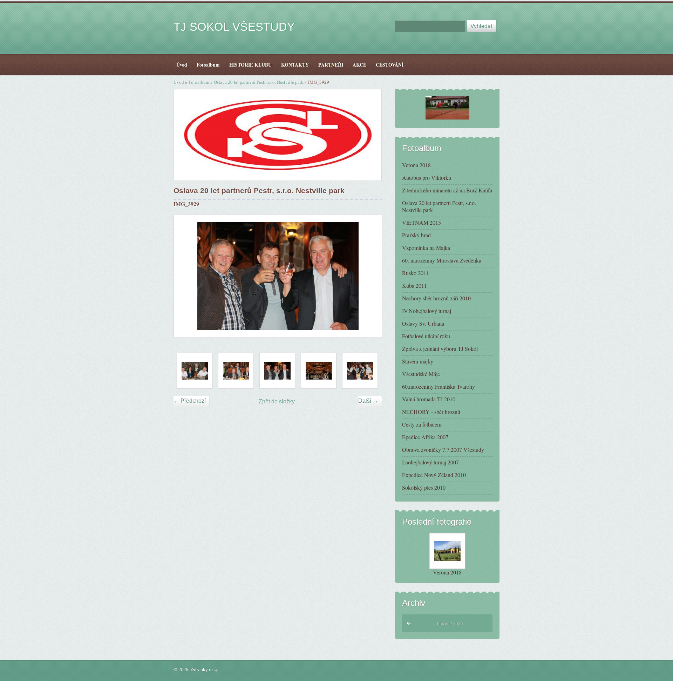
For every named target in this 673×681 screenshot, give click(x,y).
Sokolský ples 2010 (424, 487)
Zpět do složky (277, 401)
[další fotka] (370, 276)
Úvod (179, 82)
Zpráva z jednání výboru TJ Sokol (440, 348)
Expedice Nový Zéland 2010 (434, 474)
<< (409, 622)
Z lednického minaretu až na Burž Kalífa (447, 190)
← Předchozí (190, 401)
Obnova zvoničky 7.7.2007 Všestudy (443, 449)
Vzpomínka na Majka (426, 247)
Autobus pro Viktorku (426, 177)
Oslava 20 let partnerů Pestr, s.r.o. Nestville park (259, 82)
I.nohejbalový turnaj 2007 (430, 462)
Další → (368, 401)
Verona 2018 (416, 165)
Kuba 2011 (414, 285)
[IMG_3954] (318, 370)
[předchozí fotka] (185, 276)
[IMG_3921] (194, 370)
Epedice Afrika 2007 (425, 437)
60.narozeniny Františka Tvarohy (438, 386)
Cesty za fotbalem (421, 424)
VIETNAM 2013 (421, 222)
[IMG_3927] (235, 370)
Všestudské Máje (421, 373)
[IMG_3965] (360, 370)
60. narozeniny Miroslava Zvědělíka (441, 260)
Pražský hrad (416, 235)
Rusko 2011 (415, 273)
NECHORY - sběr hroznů (431, 411)
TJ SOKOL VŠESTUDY (234, 26)
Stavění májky (417, 361)
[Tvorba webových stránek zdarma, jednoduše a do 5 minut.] (216, 670)
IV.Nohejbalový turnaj (426, 310)
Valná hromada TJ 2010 (428, 399)
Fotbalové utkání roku (426, 336)
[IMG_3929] (277, 370)
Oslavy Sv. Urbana (423, 323)
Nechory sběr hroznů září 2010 (436, 298)
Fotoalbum (199, 82)
